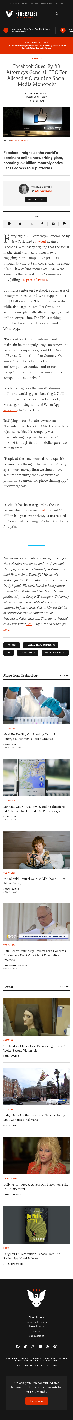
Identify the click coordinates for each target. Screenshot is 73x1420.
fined (41, 510)
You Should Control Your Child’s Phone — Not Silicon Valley (34, 881)
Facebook (11, 645)
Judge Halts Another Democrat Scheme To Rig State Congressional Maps (34, 1117)
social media (28, 652)
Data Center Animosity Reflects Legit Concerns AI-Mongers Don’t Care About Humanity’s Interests (34, 955)
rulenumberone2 (19, 140)
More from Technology (21, 675)
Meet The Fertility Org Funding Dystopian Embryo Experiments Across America (30, 736)
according (10, 410)
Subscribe (36, 1401)
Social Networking (55, 652)
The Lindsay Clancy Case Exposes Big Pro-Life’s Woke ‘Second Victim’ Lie (34, 1048)
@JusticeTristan (44, 191)
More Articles (35, 199)
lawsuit (40, 241)
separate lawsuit (35, 280)
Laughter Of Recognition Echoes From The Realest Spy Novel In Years (31, 1256)
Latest (8, 987)
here (29, 624)
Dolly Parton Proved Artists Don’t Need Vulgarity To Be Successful (35, 1187)
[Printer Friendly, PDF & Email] (64, 224)
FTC (8, 652)
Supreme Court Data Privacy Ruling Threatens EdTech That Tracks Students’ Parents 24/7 (34, 809)
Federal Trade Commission (40, 645)
